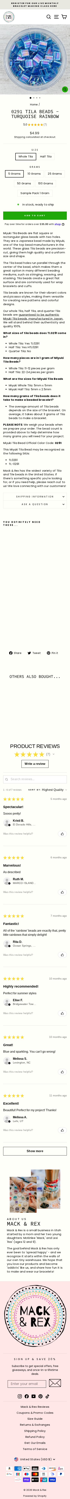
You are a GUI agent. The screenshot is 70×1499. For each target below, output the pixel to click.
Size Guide (35, 1419)
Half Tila (46, 156)
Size (35, 149)
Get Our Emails (35, 1443)
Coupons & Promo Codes (35, 1413)
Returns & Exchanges (35, 1425)
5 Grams (14, 174)
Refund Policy (35, 1437)
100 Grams (45, 183)
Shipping (19, 137)
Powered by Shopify (35, 1496)
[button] (53, 754)
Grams (35, 166)
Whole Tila (25, 156)
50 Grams (24, 183)
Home (34, 104)
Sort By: (34, 790)
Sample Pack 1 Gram (35, 193)
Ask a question (35, 504)
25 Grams (55, 174)
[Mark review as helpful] (62, 834)
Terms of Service (35, 1449)
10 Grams (34, 174)
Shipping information (35, 496)
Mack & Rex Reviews (35, 1407)
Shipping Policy (35, 1431)
